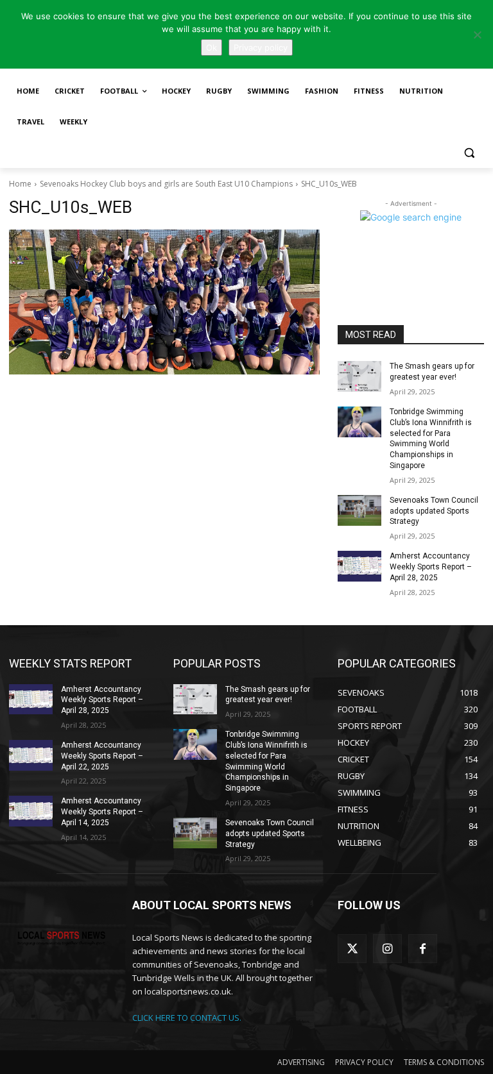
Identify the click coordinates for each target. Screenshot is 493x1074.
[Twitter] (352, 948)
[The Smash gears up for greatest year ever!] (359, 376)
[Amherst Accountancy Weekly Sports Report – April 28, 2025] (359, 566)
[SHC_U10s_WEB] (164, 302)
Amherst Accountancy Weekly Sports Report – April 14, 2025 (102, 811)
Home (20, 183)
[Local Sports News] (61, 938)
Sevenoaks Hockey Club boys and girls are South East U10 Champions (166, 183)
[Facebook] (422, 948)
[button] (469, 153)
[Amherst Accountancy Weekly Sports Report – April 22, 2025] (31, 755)
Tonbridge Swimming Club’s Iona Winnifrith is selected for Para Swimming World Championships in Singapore (431, 438)
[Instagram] (387, 948)
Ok (211, 47)
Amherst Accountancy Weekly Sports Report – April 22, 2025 (102, 756)
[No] (477, 34)
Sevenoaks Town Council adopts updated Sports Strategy (434, 511)
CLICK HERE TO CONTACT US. (186, 1017)
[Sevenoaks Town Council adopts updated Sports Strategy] (359, 510)
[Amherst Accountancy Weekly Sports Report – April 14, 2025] (31, 811)
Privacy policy (261, 47)
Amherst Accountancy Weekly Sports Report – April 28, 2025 (431, 566)
